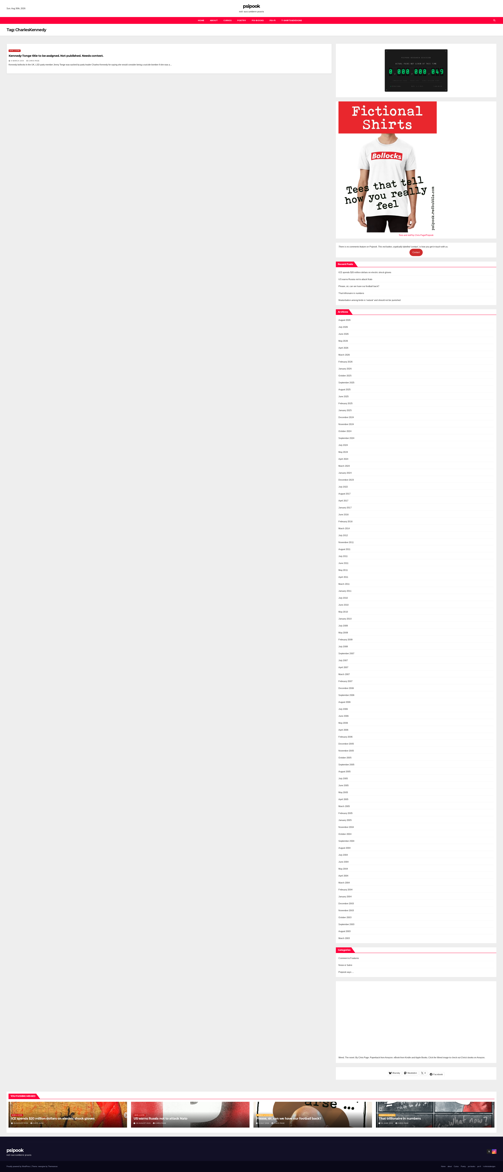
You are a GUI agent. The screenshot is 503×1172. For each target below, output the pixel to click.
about (214, 20)
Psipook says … (346, 972)
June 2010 (343, 605)
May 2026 (343, 341)
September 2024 (346, 438)
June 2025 (343, 396)
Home (201, 20)
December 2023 (346, 480)
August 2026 (344, 320)
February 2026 (345, 362)
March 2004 (344, 883)
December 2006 (346, 688)
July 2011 (343, 556)
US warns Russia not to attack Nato (355, 279)
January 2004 (344, 896)
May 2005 (343, 792)
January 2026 (344, 369)
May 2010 (343, 612)
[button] (494, 20)
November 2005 (346, 751)
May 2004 (343, 869)
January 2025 (344, 410)
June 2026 (343, 334)
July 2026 (343, 327)
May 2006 (343, 723)
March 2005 (344, 806)
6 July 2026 (264, 1123)
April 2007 (343, 667)
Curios (227, 20)
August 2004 (344, 848)
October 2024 (344, 431)
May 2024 (343, 452)
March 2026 (344, 355)
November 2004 (346, 827)
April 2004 (343, 876)
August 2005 (344, 771)
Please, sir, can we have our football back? (358, 286)
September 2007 (346, 653)
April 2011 (343, 577)
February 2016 (345, 521)
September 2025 (346, 382)
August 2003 (344, 931)
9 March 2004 (17, 61)
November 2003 (346, 910)
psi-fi (273, 20)
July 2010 (343, 598)
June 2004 (343, 862)
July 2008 (343, 646)
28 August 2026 (21, 1123)
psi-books (258, 20)
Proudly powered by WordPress (19, 1166)
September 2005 (346, 765)
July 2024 (343, 445)
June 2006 (343, 716)
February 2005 (345, 813)
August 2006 (344, 702)
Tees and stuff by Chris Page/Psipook (416, 235)
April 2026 (343, 348)
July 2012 (343, 535)
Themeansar (52, 1166)
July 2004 (343, 855)
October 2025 (344, 376)
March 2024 (344, 466)
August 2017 (344, 494)
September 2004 (346, 841)
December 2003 (346, 903)
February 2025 (345, 403)
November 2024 (346, 424)
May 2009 (343, 633)
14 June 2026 (387, 1123)
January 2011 (344, 591)
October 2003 (344, 917)
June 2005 (343, 785)
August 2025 (344, 389)
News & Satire (14, 50)
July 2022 (343, 487)
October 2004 (344, 834)
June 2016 (343, 514)
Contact (416, 252)
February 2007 (345, 681)
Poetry (241, 20)
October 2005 (344, 758)
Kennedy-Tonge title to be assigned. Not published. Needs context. (56, 56)
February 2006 (345, 737)
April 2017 (343, 501)
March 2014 (344, 528)
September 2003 (346, 924)
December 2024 (346, 417)
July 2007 (343, 660)
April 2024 (343, 459)
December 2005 (346, 744)
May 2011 (343, 570)
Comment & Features (348, 958)
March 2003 (344, 938)
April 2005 (343, 799)
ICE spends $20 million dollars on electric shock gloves (364, 272)
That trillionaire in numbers (351, 293)
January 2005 (344, 820)
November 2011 (346, 542)
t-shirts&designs (291, 20)
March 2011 (344, 584)
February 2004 (345, 890)
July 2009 (343, 626)
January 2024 (344, 473)
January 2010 (344, 619)
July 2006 (343, 709)
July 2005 (343, 778)
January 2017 (344, 508)
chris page (34, 61)
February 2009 (345, 639)
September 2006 (346, 695)
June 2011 (343, 563)
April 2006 (343, 730)
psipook (251, 6)
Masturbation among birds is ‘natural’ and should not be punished (369, 300)
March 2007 (344, 674)
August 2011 (344, 549)
